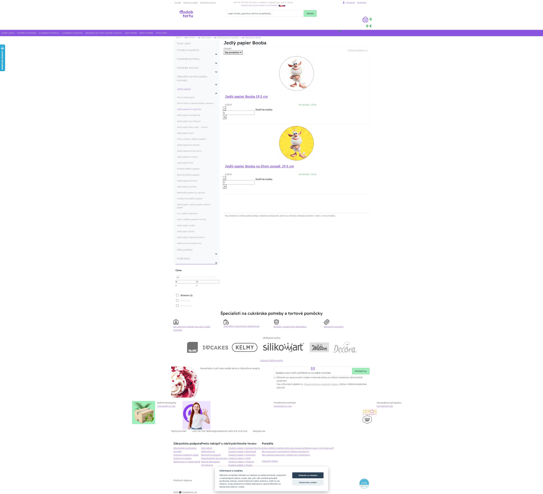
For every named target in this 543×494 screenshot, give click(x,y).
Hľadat (310, 13)
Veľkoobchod (208, 451)
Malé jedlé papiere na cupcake (191, 192)
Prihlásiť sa (361, 371)
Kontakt (177, 2)
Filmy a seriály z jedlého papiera (191, 139)
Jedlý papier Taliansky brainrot (191, 237)
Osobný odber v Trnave (240, 465)
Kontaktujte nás (385, 406)
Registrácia (361, 2)
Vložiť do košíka (263, 109)
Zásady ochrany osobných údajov (321, 384)
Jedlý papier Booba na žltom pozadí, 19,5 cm (259, 166)
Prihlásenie (350, 2)
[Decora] (345, 347)
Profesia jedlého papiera (188, 168)
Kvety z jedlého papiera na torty (191, 219)
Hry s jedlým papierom (187, 213)
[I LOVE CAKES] (215, 347)
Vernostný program (208, 2)
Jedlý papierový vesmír (187, 157)
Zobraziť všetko (270, 461)
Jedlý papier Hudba (186, 225)
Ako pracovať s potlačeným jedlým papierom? (285, 451)
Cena (178, 270)
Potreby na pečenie (26, 33)
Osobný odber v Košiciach (242, 454)
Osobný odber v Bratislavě (242, 451)
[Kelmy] (245, 347)
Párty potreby (146, 33)
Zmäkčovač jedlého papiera (189, 198)
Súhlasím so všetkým (308, 475)
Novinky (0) (186, 305)
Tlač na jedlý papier (186, 97)
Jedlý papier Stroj (185, 163)
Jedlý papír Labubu (186, 231)
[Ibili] (192, 347)
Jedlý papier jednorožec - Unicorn (192, 127)
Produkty (191, 37)
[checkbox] (183, 295)
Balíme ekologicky (210, 461)
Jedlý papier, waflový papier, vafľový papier (193, 206)
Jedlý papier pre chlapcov (189, 121)
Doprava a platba (190, 2)
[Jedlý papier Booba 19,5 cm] (296, 73)
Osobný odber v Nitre (239, 458)
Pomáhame (207, 465)
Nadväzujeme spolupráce (214, 458)
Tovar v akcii (7, 33)
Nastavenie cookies (308, 482)
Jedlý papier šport (185, 133)
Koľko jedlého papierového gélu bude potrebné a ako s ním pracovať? (298, 448)
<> (178, 277)
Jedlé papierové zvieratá (188, 145)
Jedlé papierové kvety (187, 180)
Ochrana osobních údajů (185, 454)
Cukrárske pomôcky (49, 33)
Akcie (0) (184, 300)
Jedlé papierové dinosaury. (189, 151)
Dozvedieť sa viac (166, 406)
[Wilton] (319, 347)
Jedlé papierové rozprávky (227, 37)
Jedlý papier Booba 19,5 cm (246, 96)
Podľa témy (161, 33)
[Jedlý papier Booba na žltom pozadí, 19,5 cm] (296, 143)
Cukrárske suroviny (72, 33)
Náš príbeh (206, 448)
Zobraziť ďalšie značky (271, 360)
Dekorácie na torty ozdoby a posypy (103, 33)
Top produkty (232, 52)
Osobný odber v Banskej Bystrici (245, 448)
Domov (179, 37)
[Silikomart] (283, 347)
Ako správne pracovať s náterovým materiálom (286, 454)
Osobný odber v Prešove (241, 461)
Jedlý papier (131, 33)
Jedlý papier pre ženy (187, 186)
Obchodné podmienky (185, 448)
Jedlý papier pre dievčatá (188, 115)
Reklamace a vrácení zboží (186, 461)
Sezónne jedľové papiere (188, 175)
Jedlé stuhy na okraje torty (189, 243)
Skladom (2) (186, 295)
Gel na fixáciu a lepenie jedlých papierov (195, 103)
